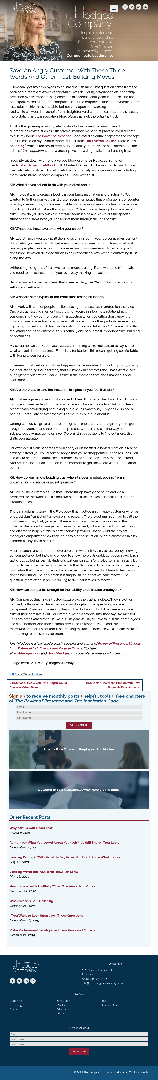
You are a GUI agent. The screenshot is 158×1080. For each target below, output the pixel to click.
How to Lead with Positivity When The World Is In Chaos (52, 886)
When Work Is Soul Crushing (31, 901)
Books (61, 1005)
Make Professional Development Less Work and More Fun (53, 930)
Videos (61, 1009)
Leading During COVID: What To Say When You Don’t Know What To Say (64, 857)
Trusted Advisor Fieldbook (35, 165)
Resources (63, 1001)
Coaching (16, 1001)
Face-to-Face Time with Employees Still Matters (79, 749)
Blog (105, 1001)
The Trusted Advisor (100, 141)
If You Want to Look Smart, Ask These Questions (46, 915)
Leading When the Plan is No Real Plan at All (43, 872)
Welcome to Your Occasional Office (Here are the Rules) (79, 790)
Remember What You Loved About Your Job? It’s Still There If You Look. (64, 842)
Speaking (16, 1005)
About (14, 1009)
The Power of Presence (53, 136)
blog (21, 146)
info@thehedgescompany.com (102, 983)
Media (61, 1013)
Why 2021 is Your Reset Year (31, 828)
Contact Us (109, 1005)
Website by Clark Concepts (131, 1072)
